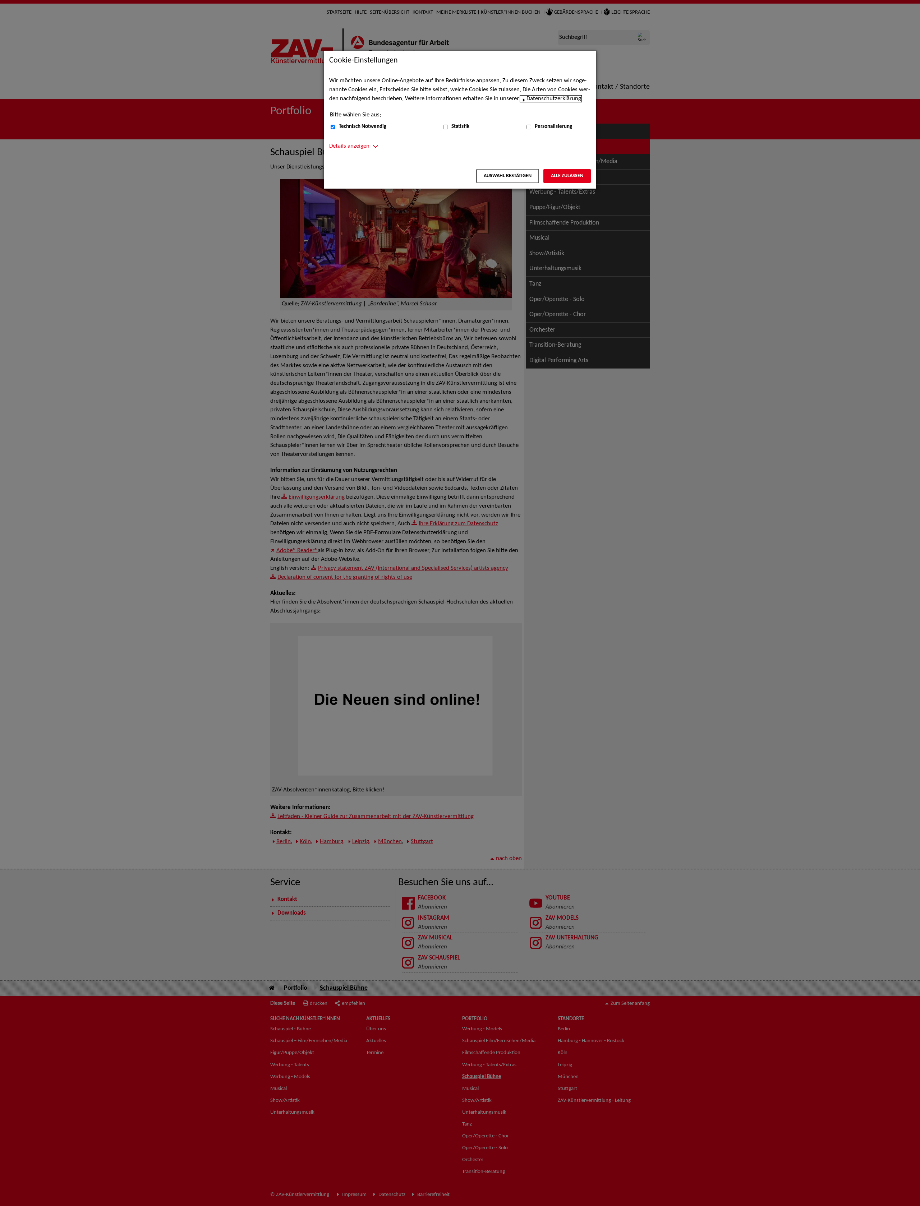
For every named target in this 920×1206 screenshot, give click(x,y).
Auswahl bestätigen (508, 176)
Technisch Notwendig (362, 126)
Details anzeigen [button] (349, 146)
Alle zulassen (567, 176)
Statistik (460, 126)
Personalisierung (553, 126)
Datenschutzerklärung (553, 99)
